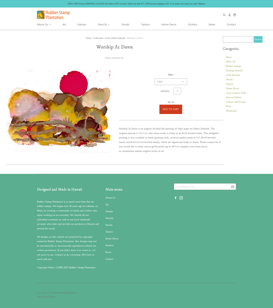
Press (228, 106)
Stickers (192, 24)
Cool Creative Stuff (236, 92)
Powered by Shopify (46, 297)
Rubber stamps (233, 66)
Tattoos (145, 24)
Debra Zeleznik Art (114, 58)
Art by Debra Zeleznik (115, 38)
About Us (43, 24)
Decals (126, 24)
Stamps (81, 24)
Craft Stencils (233, 75)
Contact (231, 24)
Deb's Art (231, 61)
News (212, 24)
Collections (98, 38)
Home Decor (168, 24)
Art (64, 24)
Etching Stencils (234, 70)
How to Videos (233, 97)
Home (88, 38)
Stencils (103, 24)
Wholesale (231, 110)
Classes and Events (236, 101)
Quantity (165, 90)
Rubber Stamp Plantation (65, 293)
